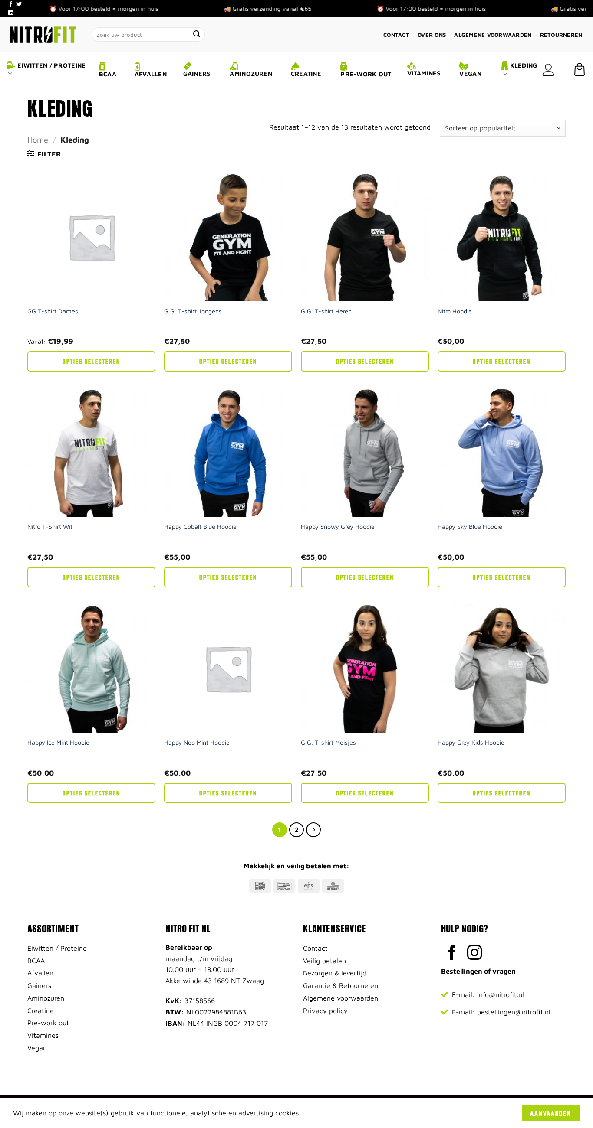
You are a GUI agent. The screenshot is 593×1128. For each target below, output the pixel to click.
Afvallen (151, 74)
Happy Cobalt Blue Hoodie (200, 526)
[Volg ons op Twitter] (19, 4)
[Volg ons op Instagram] (474, 953)
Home (37, 139)
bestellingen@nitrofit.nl (513, 1012)
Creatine (306, 73)
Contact (396, 35)
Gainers (197, 73)
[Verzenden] (197, 34)
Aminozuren (251, 73)
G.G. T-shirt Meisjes (328, 742)
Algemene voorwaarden (492, 35)
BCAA (107, 74)
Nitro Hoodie (455, 311)
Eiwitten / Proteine (51, 65)
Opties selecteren (91, 361)
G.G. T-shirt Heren (326, 311)
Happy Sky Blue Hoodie (470, 526)
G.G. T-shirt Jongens (193, 311)
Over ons (432, 35)
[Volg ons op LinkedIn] (10, 13)
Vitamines (424, 73)
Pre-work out (365, 74)
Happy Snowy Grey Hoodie (338, 526)
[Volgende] (313, 829)
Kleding (523, 65)
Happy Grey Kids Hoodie (471, 742)
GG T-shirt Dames (52, 311)
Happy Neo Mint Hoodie (197, 742)
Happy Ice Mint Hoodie (58, 742)
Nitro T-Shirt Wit (49, 526)
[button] (548, 69)
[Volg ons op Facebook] (10, 4)
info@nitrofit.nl (500, 994)
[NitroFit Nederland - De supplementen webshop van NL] (43, 34)
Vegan (470, 73)
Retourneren (561, 35)
